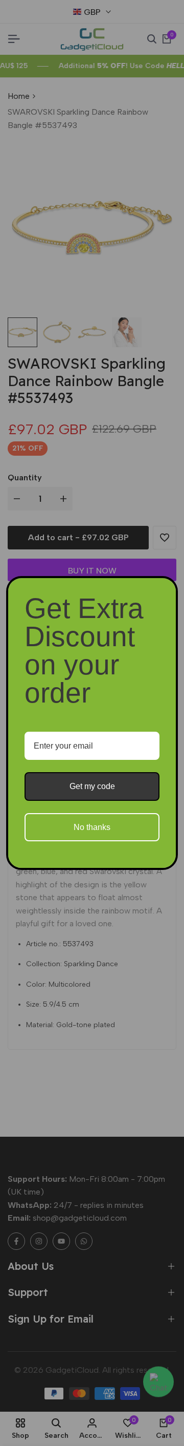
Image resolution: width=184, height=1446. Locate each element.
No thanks (92, 827)
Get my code (92, 786)
